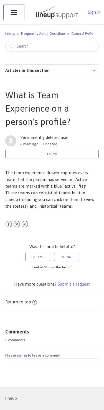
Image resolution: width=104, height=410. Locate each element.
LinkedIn (24, 224)
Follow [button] (52, 154)
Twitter (16, 224)
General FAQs (82, 33)
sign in (22, 355)
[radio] (37, 257)
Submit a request (74, 284)
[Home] (56, 18)
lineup (10, 33)
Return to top (18, 301)
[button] (13, 12)
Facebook (8, 224)
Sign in (94, 12)
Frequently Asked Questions (43, 33)
